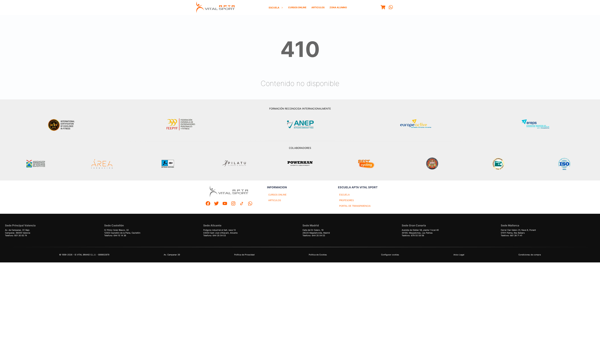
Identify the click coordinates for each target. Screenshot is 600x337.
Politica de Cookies (318, 255)
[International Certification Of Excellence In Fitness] (62, 124)
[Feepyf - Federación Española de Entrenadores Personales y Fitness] (181, 124)
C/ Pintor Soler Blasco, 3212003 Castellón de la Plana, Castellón (122, 231)
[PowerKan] (300, 164)
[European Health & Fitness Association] (419, 124)
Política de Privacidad (244, 255)
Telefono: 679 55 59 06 (413, 235)
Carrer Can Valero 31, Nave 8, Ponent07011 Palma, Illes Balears (518, 231)
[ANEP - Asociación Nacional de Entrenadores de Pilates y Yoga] (300, 124)
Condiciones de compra (529, 255)
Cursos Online (297, 7)
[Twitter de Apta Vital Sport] (216, 204)
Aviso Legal (458, 255)
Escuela (274, 7)
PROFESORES (346, 200)
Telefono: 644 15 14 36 (115, 235)
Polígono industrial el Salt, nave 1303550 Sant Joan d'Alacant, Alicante (220, 231)
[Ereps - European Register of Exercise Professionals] (538, 124)
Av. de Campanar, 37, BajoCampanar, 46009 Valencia (17, 231)
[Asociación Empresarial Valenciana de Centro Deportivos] (36, 164)
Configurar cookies (390, 255)
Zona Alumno (338, 7)
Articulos (318, 7)
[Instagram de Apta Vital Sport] (233, 204)
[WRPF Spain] (432, 164)
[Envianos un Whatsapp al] (250, 204)
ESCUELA (344, 194)
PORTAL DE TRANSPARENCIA (355, 206)
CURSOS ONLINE (277, 194)
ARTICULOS (274, 200)
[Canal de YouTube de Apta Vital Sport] (225, 204)
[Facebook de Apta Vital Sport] (208, 204)
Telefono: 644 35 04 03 (214, 235)
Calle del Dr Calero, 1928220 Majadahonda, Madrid (316, 231)
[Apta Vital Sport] (216, 7)
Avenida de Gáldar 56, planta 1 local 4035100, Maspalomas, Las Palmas (420, 231)
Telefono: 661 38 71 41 (511, 235)
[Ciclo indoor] (366, 164)
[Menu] (383, 7)
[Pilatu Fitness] (234, 164)
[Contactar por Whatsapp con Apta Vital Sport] (390, 7)
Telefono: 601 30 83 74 (16, 235)
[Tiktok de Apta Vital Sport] (242, 204)
